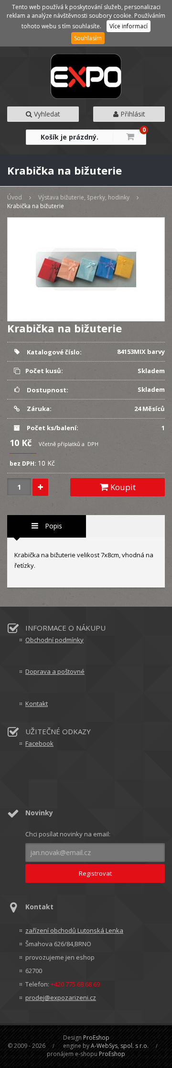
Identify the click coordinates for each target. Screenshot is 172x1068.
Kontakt (36, 703)
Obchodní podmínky (54, 639)
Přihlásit (131, 113)
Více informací (128, 26)
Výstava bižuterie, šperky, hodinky (83, 197)
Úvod (14, 197)
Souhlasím (88, 38)
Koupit (122, 487)
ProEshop (96, 1037)
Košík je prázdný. (69, 136)
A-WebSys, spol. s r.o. (120, 1046)
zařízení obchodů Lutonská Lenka (74, 930)
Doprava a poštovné (55, 671)
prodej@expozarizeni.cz (60, 997)
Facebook (39, 743)
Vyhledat (46, 113)
